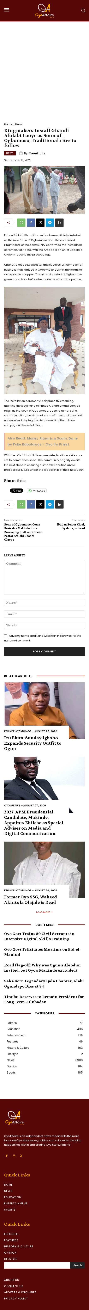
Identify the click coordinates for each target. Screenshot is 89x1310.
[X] (40, 223)
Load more (43, 912)
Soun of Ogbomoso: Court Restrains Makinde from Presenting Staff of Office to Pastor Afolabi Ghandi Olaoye (23, 532)
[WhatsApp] (21, 223)
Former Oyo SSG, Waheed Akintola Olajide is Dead (30, 899)
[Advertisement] (44, 68)
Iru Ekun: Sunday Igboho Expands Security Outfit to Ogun (32, 743)
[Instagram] (14, 1155)
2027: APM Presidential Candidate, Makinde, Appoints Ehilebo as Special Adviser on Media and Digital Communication (33, 823)
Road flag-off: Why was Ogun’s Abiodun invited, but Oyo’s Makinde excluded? (42, 968)
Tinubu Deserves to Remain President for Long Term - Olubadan (44, 999)
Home (8, 124)
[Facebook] (31, 223)
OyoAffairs (37, 153)
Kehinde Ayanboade (17, 731)
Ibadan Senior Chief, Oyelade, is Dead (71, 526)
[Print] (59, 223)
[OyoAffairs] (21, 153)
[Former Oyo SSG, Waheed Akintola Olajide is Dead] (44, 870)
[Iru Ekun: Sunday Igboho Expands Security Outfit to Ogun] (44, 710)
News (19, 124)
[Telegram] (50, 223)
